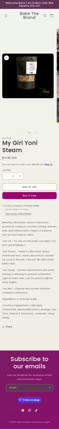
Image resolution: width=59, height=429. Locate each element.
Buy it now (29, 195)
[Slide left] (23, 132)
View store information (18, 213)
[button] (6, 15)
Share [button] (9, 326)
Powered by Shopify (41, 422)
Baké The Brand (24, 422)
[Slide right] (36, 132)
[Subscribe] (49, 387)
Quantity (6, 170)
